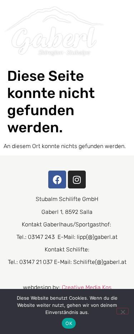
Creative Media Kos (86, 287)
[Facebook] (57, 179)
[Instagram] (77, 179)
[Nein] (122, 311)
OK (68, 323)
